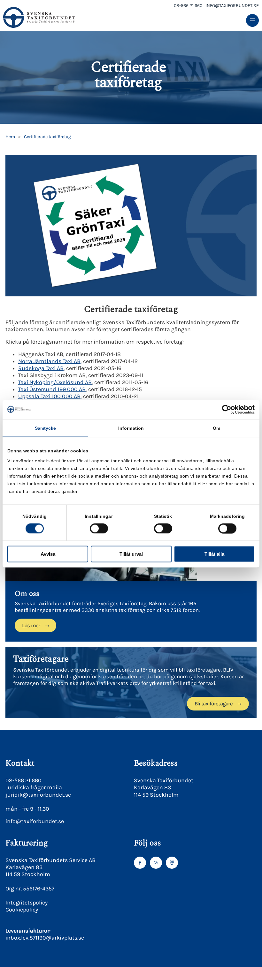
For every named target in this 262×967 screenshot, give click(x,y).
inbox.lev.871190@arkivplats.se (44, 937)
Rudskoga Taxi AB (41, 368)
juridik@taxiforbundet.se (38, 795)
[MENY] (252, 20)
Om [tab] (216, 427)
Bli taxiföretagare (214, 704)
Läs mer (31, 625)
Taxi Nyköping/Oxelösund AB (55, 382)
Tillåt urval (131, 554)
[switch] (99, 528)
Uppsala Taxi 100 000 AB (49, 396)
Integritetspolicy (26, 902)
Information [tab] (131, 427)
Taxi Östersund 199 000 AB (52, 389)
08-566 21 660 (188, 5)
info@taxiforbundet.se (232, 5)
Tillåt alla (214, 554)
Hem (10, 136)
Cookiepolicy (21, 909)
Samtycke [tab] (45, 427)
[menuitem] (252, 20)
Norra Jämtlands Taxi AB (49, 361)
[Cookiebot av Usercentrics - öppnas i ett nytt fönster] (227, 409)
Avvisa (48, 554)
